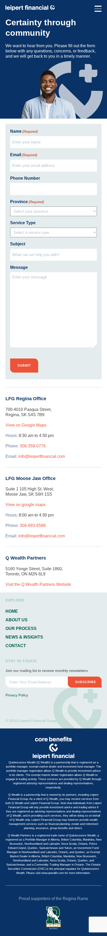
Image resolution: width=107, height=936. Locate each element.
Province (27, 201)
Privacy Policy (16, 695)
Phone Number (25, 178)
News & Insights (24, 637)
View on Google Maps (25, 425)
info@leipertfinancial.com (41, 456)
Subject (17, 244)
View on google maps (25, 504)
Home (11, 611)
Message (19, 267)
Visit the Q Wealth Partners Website (38, 584)
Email (23, 155)
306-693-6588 (33, 525)
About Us (16, 620)
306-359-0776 (33, 446)
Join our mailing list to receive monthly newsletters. (47, 670)
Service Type (23, 223)
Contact (15, 645)
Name (24, 131)
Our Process (21, 628)
